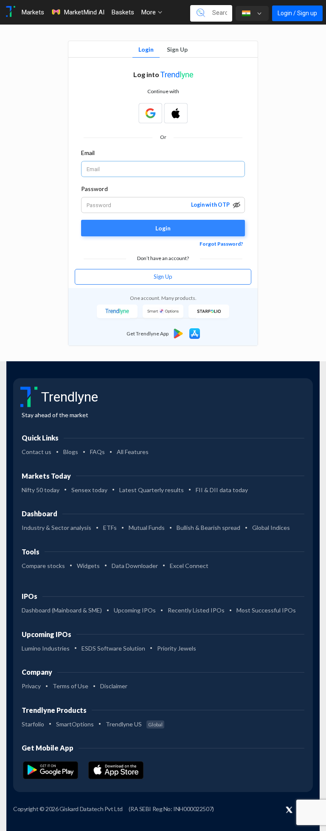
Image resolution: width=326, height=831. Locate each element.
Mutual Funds (147, 527)
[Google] (150, 113)
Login (146, 49)
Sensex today (89, 489)
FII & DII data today (222, 489)
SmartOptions (75, 724)
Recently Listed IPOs (196, 610)
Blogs (70, 451)
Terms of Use (70, 686)
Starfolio (33, 724)
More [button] (149, 12)
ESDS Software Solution (113, 648)
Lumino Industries (46, 648)
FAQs (97, 451)
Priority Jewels (176, 648)
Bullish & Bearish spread (208, 527)
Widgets (88, 565)
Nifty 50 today (40, 489)
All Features (133, 451)
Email (88, 152)
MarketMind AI (84, 12)
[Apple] (175, 113)
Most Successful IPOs (266, 610)
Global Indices (271, 527)
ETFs (110, 527)
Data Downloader (135, 565)
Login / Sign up (297, 13)
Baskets (122, 12)
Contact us (36, 451)
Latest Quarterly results (151, 489)
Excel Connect (189, 565)
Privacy (31, 686)
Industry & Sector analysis (56, 527)
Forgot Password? (221, 244)
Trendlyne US (134, 724)
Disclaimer (113, 686)
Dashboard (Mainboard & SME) (62, 610)
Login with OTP (210, 205)
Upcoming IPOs (135, 610)
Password (94, 188)
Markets (32, 12)
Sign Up (177, 49)
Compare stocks (43, 565)
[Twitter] (289, 810)
